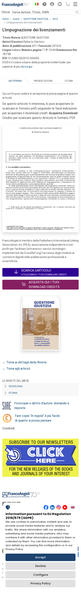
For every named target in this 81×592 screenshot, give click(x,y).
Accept (40, 557)
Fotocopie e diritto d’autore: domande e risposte (41, 405)
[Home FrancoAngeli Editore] (15, 4)
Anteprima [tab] (15, 81)
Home (5, 19)
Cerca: (6, 12)
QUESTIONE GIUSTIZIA (35, 19)
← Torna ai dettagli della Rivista (24, 362)
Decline (40, 566)
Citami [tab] (69, 81)
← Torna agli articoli (16, 368)
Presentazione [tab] (43, 81)
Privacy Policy (40, 583)
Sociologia (15, 386)
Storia (13, 393)
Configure (40, 575)
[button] (35, 4)
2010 (55, 19)
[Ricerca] (77, 12)
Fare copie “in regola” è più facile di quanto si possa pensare (37, 418)
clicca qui (26, 66)
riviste (16, 19)
